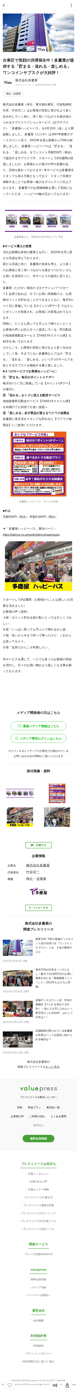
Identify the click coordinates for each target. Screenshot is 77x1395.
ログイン (38, 1125)
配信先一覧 (53, 1107)
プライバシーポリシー (38, 1353)
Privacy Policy (48, 1384)
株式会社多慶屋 (26, 80)
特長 (19, 1107)
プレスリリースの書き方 (38, 1197)
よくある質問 (58, 1116)
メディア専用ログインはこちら (41, 738)
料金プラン (34, 1107)
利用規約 (38, 1345)
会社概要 (38, 1320)
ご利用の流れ (37, 1116)
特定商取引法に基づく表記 (38, 1361)
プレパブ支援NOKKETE (38, 1254)
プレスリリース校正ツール (38, 1228)
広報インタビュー (38, 1173)
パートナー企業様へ (38, 1295)
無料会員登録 (38, 1138)
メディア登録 (38, 1287)
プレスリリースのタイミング (38, 1213)
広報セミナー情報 (38, 1189)
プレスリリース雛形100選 (38, 1205)
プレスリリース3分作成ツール (38, 1221)
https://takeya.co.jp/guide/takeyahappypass (31, 534)
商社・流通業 (13, 93)
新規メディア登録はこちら (41, 726)
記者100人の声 (38, 1181)
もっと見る (53, 1066)
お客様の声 (17, 1116)
